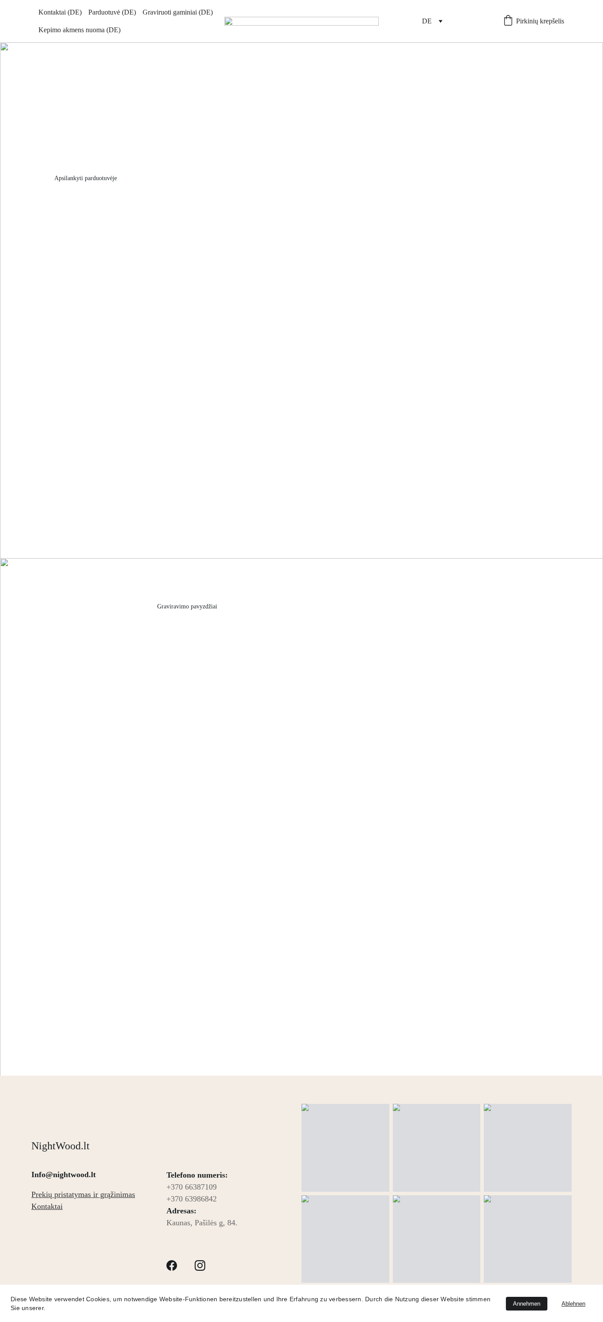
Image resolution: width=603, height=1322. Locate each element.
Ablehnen (573, 1303)
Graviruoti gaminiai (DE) (178, 12)
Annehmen (526, 1303)
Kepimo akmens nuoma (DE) (79, 30)
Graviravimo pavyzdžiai (187, 606)
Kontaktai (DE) (60, 12)
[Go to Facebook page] (78, 389)
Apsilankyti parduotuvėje (85, 178)
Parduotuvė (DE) (112, 12)
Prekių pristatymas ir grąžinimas (83, 1194)
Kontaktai (47, 1206)
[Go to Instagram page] (49, 389)
